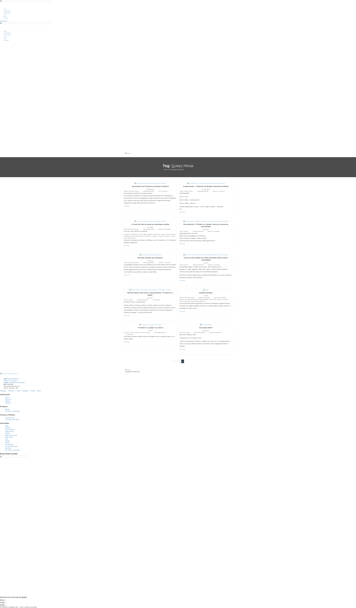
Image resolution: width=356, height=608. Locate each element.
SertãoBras (7, 11)
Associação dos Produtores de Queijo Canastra (150, 186)
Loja (5, 14)
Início (5, 9)
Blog (5, 16)
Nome (2, 600)
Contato (6, 18)
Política (126, 191)
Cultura (181, 191)
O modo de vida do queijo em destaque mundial (150, 224)
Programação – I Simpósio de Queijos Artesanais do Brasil (205, 186)
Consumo (127, 332)
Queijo (137, 191)
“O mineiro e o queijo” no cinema (150, 328)
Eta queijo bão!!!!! (205, 328)
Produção (131, 191)
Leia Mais (127, 206)
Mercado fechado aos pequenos (150, 258)
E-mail (2, 602)
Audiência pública (206, 293)
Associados (7, 13)
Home (165, 169)
